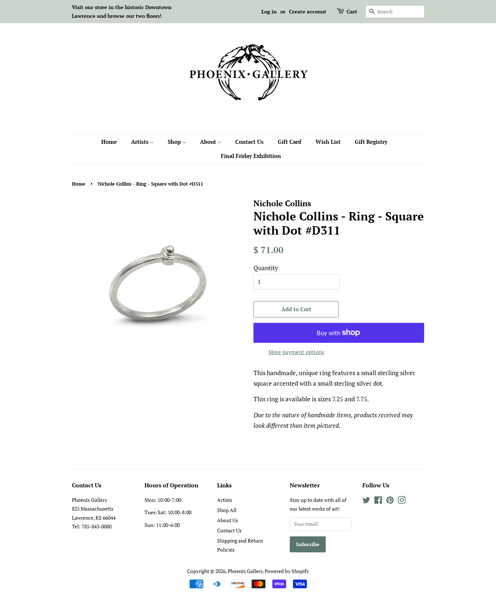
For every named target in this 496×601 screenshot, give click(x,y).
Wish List (328, 141)
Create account (307, 11)
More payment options (296, 352)
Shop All (226, 510)
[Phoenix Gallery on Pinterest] (390, 501)
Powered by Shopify (287, 571)
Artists (140, 141)
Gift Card (289, 141)
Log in (269, 11)
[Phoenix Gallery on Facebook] (378, 501)
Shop (175, 141)
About (208, 141)
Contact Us (249, 141)
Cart (352, 11)
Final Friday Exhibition (251, 155)
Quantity (265, 268)
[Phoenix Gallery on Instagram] (402, 501)
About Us (227, 520)
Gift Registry (371, 141)
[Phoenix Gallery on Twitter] (366, 501)
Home (109, 141)
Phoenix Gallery (245, 571)
